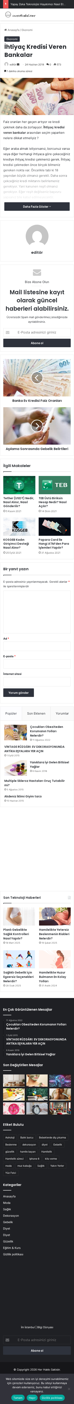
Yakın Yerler (57, 1165)
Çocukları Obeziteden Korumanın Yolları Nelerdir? (46, 731)
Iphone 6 (34, 1158)
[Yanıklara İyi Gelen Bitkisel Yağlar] (15, 768)
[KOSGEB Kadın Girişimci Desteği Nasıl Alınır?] (19, 526)
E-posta (9, 656)
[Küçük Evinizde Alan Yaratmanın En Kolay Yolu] (14, 1080)
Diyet (6, 1228)
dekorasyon (29, 1144)
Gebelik (57, 1144)
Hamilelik (46, 1151)
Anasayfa (13, 30)
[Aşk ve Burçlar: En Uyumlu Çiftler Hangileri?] (14, 1108)
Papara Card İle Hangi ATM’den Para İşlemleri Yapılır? (54, 544)
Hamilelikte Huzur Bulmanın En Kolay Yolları (52, 976)
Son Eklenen (36, 713)
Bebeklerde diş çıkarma (52, 1137)
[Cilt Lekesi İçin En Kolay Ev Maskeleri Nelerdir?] (37, 1080)
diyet (44, 1144)
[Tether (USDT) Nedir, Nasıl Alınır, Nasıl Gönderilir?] (19, 485)
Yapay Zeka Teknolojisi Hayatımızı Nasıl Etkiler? (40, 4)
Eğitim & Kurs (12, 1247)
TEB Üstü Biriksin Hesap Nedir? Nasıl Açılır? (53, 502)
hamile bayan (28, 1151)
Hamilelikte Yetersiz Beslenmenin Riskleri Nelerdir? (54, 934)
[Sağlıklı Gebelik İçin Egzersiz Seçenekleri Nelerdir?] (19, 959)
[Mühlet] (19, 14)
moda (8, 1165)
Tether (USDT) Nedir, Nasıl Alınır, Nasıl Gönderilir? (18, 502)
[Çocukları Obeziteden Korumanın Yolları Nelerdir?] (15, 732)
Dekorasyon (11, 1215)
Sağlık (41, 1165)
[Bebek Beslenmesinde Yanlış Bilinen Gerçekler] (60, 1094)
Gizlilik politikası (13, 1254)
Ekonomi (27, 30)
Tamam (17, 1397)
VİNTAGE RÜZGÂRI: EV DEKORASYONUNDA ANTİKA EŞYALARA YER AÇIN (34, 749)
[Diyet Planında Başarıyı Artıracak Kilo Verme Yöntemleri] (14, 1094)
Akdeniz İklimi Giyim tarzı (23, 796)
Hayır (32, 1397)
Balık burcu (26, 1137)
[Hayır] (69, 1389)
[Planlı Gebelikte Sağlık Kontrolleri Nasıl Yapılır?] (19, 916)
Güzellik (8, 1241)
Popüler (11, 713)
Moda (6, 1202)
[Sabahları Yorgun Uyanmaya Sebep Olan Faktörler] (37, 1108)
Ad (6, 638)
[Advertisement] (37, 847)
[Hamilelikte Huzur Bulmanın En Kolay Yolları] (55, 959)
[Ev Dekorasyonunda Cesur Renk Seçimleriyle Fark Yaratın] (60, 1108)
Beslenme (11, 1144)
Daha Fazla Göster (36, 206)
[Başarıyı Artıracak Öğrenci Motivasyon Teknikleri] (37, 1094)
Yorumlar (62, 713)
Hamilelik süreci (14, 1158)
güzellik (9, 1151)
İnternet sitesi (12, 674)
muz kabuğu (24, 1165)
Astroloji (10, 1137)
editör (13, 64)
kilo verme (51, 1158)
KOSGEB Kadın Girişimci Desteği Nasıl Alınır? (16, 544)
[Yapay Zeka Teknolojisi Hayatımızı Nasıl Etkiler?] (60, 1080)
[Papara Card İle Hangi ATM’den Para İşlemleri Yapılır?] (55, 526)
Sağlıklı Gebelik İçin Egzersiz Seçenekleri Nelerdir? (18, 976)
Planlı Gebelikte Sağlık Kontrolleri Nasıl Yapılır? (16, 934)
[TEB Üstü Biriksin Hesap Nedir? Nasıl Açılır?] (55, 485)
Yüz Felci (10, 1172)
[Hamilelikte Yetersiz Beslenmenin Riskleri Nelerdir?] (55, 916)
